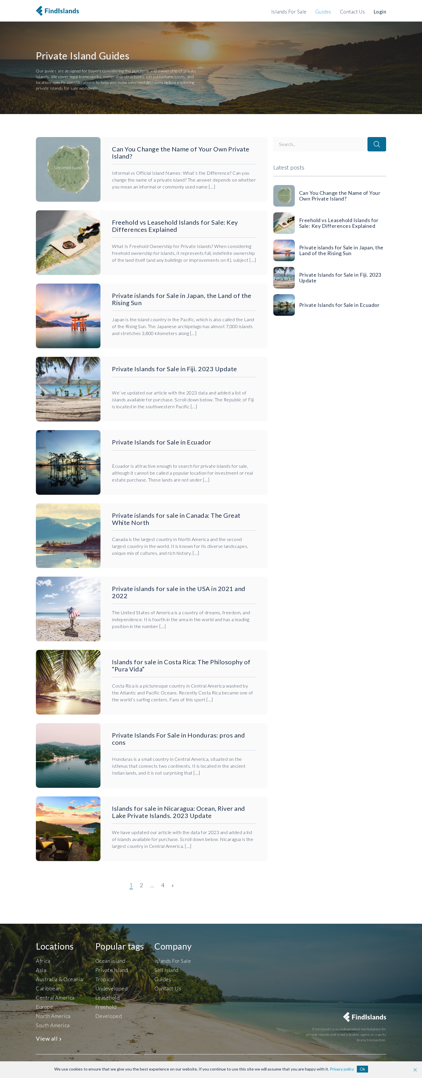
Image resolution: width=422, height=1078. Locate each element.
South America (53, 1025)
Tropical (105, 979)
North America (53, 1016)
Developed (108, 1016)
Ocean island (110, 961)
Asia (41, 970)
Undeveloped (111, 988)
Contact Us (352, 12)
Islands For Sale (289, 12)
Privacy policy (342, 1069)
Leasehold (107, 997)
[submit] (376, 144)
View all (47, 1038)
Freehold (106, 1007)
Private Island (111, 970)
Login (380, 12)
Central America (55, 997)
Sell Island (166, 970)
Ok (362, 1069)
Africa (43, 961)
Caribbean (48, 988)
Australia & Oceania (59, 979)
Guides (323, 12)
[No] (415, 1070)
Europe (44, 1007)
